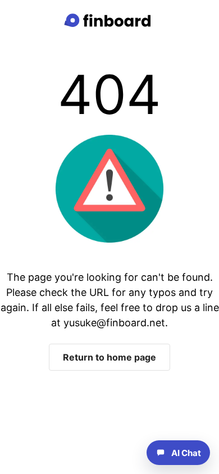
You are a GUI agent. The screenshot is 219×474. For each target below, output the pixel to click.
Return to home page (109, 357)
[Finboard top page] (109, 20)
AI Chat (186, 453)
